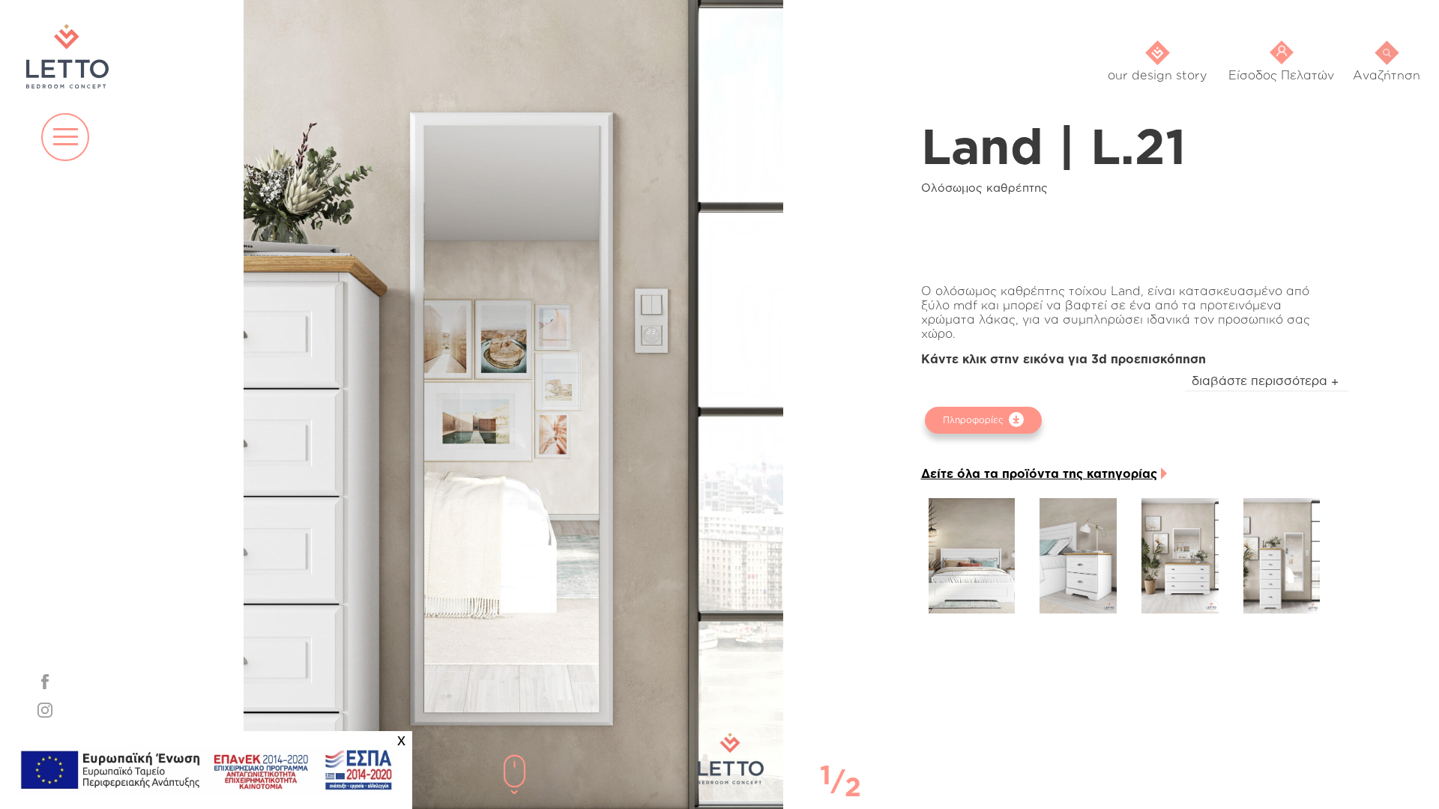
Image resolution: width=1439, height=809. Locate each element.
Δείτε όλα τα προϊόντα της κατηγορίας (1039, 473)
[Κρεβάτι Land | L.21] (972, 555)
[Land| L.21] (1078, 555)
